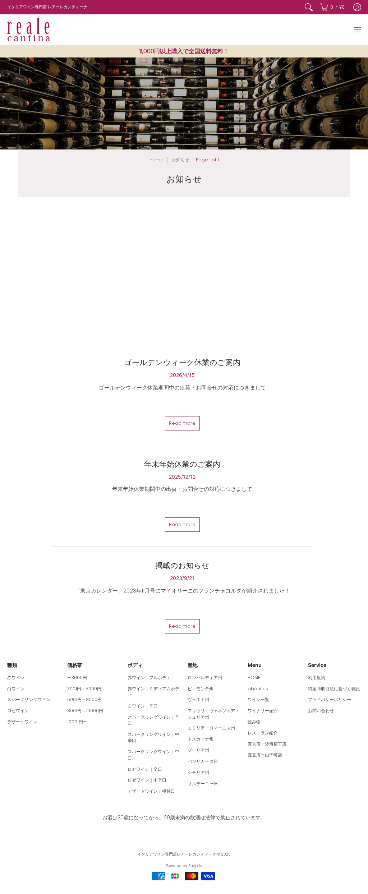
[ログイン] (357, 7)
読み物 (254, 722)
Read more (182, 423)
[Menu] (357, 29)
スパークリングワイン (28, 699)
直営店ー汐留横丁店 (267, 744)
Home (157, 160)
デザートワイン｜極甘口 (151, 791)
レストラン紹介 (263, 733)
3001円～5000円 (84, 689)
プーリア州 (198, 750)
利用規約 (316, 677)
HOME (254, 677)
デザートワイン (22, 722)
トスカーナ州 (200, 739)
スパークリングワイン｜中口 (153, 754)
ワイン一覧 (258, 699)
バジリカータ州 (203, 761)
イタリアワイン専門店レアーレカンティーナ (176, 854)
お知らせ (180, 160)
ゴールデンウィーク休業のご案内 (182, 362)
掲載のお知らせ (182, 565)
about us (258, 689)
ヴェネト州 (198, 699)
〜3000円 (77, 677)
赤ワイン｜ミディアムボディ (153, 692)
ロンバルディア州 (205, 677)
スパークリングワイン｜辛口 (153, 720)
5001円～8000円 (84, 699)
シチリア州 (198, 772)
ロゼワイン (18, 711)
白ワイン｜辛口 (143, 706)
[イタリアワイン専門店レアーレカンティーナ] (28, 29)
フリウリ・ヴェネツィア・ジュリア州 (213, 714)
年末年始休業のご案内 (182, 464)
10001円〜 (77, 722)
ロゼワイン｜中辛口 (147, 780)
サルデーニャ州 (203, 783)
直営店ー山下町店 (265, 755)
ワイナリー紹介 (263, 711)
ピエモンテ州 (200, 689)
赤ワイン (15, 677)
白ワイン (15, 689)
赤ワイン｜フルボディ (149, 677)
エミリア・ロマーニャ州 (211, 728)
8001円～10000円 (85, 711)
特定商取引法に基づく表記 (334, 689)
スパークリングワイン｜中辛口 (153, 737)
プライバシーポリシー (329, 699)
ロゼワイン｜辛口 (145, 769)
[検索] (309, 7)
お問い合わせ (321, 711)
